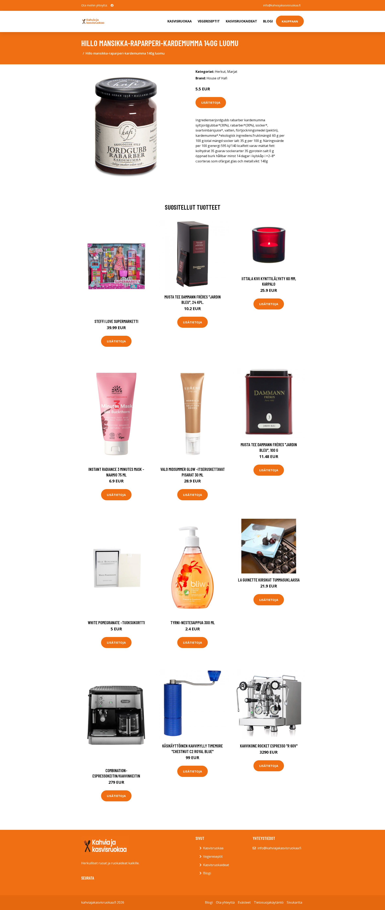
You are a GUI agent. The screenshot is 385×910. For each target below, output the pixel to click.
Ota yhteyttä (225, 902)
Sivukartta (294, 902)
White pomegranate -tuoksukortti (116, 622)
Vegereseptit (209, 21)
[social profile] (112, 5)
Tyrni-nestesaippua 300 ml (192, 622)
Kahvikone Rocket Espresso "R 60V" (269, 745)
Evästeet (244, 902)
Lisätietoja (210, 102)
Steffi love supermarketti (116, 321)
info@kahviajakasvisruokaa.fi (282, 5)
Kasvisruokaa (179, 21)
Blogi (268, 21)
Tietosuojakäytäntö (269, 902)
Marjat (232, 71)
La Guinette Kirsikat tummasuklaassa (269, 579)
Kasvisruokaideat (241, 21)
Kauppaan (290, 21)
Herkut (220, 71)
